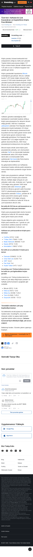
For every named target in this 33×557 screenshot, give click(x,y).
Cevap (5, 395)
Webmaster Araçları (6, 470)
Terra (5, 295)
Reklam (20, 463)
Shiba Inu (7, 293)
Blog (2, 459)
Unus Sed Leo (9, 259)
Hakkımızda (21, 459)
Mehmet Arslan (9, 400)
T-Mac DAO (8, 239)
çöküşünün (5, 126)
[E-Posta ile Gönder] (17, 343)
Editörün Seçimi (18, 6)
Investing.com (17, 35)
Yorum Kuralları (5, 385)
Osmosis (7, 256)
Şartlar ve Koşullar (5, 526)
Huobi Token (8, 265)
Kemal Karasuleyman (11, 389)
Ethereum (18, 187)
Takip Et (17, 46)
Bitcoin (25, 73)
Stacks (6, 244)
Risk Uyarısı (4, 536)
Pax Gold (7, 263)
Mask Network (9, 242)
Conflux (6, 237)
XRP (5, 261)
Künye (19, 470)
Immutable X (8, 246)
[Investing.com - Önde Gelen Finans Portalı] (10, 2)
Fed (9, 152)
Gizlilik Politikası (5, 531)
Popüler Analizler (7, 6)
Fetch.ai (6, 291)
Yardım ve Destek (23, 466)
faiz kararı (13, 159)
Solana (18, 193)
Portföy (3, 466)
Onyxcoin (7, 297)
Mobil (2, 463)
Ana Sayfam (15, 40)
